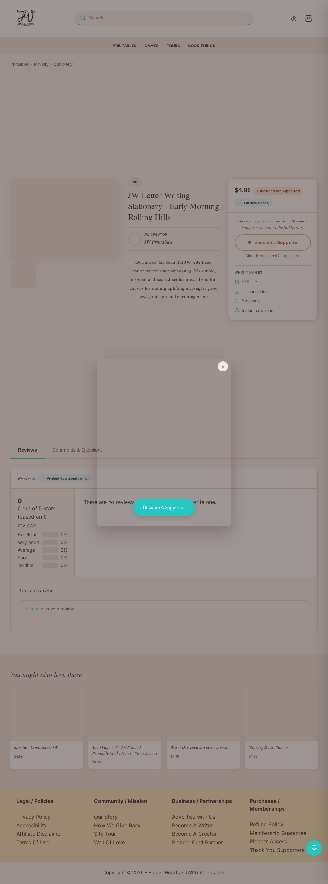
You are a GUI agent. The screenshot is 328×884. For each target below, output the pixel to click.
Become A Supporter (164, 507)
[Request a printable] (314, 848)
